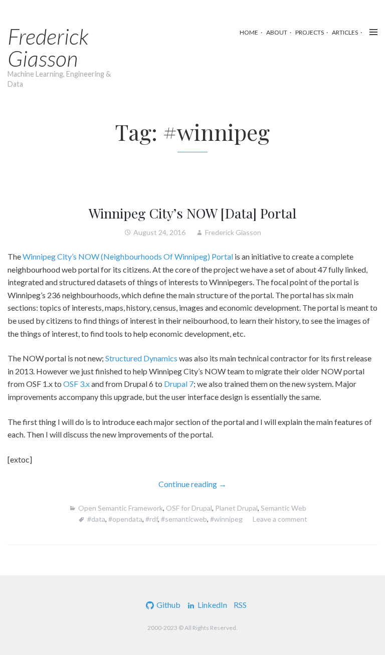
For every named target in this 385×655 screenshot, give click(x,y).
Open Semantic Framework (120, 508)
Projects (309, 32)
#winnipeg (226, 519)
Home (249, 32)
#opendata (125, 519)
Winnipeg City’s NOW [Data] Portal (192, 213)
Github (168, 604)
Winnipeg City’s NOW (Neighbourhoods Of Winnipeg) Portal (128, 256)
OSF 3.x (76, 383)
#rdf (151, 519)
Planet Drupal (236, 508)
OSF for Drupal (189, 508)
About (276, 32)
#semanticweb (184, 519)
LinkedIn (212, 604)
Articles (345, 32)
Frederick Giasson (48, 47)
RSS (240, 604)
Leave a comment (280, 519)
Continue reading (206, 485)
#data (96, 519)
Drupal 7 (179, 383)
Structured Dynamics (141, 358)
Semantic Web (283, 508)
